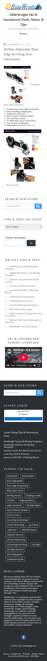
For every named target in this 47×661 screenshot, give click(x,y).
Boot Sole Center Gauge (20, 309)
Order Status (38, 653)
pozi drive (33, 524)
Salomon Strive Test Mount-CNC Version (22, 280)
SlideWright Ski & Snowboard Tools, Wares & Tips (23, 19)
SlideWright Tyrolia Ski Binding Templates (21, 267)
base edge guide (14, 480)
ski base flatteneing (16, 539)
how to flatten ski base (17, 510)
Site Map (35, 656)
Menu (24, 34)
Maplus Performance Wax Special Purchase (23, 321)
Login (23, 419)
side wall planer (29, 529)
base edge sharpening (17, 485)
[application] (23, 357)
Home (6, 653)
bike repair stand (15, 490)
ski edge (36, 544)
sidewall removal (15, 534)
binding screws (33, 495)
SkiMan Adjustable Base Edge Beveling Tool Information (21, 54)
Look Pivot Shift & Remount (22, 286)
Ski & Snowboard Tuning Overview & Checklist (23, 314)
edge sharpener (14, 505)
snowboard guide (15, 559)
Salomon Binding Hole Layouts (23, 305)
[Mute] (34, 365)
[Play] (8, 365)
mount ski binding (15, 524)
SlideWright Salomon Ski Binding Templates (22, 274)
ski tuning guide (14, 554)
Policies (26, 653)
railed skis (11, 529)
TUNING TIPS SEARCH (15, 238)
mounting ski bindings (17, 520)
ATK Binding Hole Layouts (21, 301)
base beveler (28, 475)
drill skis (11, 500)
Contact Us (16, 653)
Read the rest (13, 185)
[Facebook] (23, 637)
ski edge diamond (15, 549)
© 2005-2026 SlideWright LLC (23, 646)
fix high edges (33, 505)
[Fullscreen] (38, 365)
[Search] (31, 243)
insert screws (13, 515)
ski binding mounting (17, 544)
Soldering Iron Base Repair (21, 296)
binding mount (14, 495)
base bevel (12, 475)
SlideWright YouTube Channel (23, 326)
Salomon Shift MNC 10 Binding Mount (21, 291)
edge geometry (27, 500)
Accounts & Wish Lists (18, 656)
